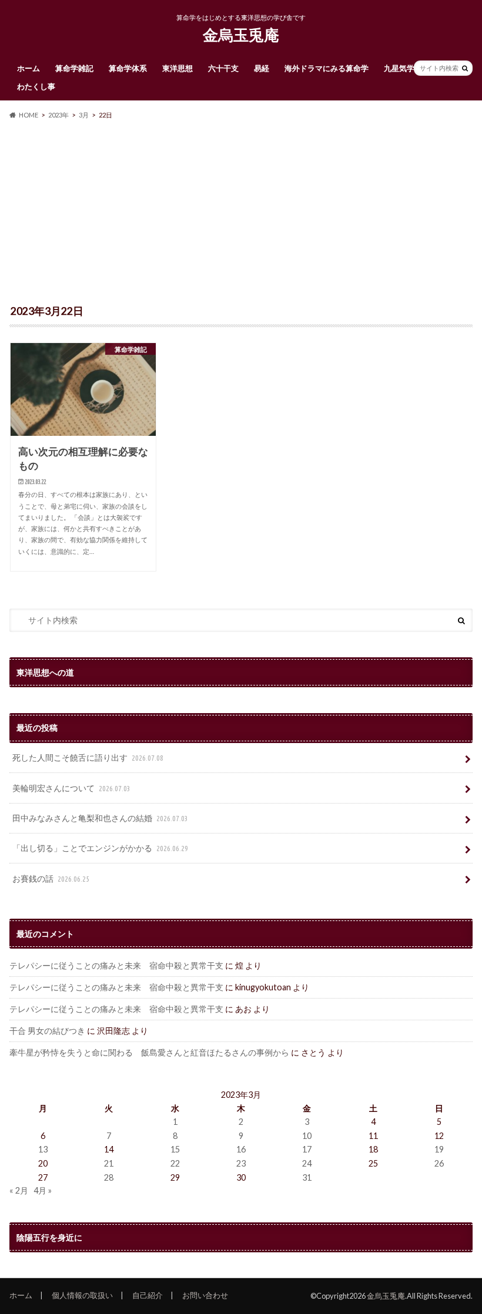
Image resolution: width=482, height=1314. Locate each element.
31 (307, 1177)
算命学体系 (128, 68)
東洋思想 (177, 68)
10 (307, 1136)
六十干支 (223, 68)
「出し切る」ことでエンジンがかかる (100, 848)
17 (307, 1149)
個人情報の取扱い (82, 1295)
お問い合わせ (205, 1295)
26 (439, 1163)
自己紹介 (147, 1295)
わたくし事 (36, 86)
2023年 (58, 115)
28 (108, 1177)
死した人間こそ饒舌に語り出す (87, 757)
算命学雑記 (74, 68)
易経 (261, 68)
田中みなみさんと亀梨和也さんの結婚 (100, 818)
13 (43, 1149)
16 (241, 1149)
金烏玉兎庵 (241, 34)
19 (439, 1149)
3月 (84, 115)
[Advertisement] (241, 212)
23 (241, 1163)
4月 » (43, 1190)
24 (307, 1163)
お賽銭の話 (50, 878)
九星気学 (399, 68)
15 (175, 1149)
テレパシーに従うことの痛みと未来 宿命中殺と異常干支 (116, 965)
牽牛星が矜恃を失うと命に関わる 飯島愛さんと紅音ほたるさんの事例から (149, 1052)
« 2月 (18, 1190)
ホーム (28, 68)
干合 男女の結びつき (47, 1031)
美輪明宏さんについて (71, 788)
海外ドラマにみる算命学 (326, 68)
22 (175, 1163)
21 (108, 1163)
